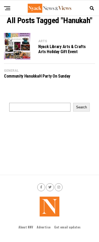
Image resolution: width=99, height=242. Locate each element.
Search (81, 107)
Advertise (43, 227)
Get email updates (67, 227)
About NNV (25, 227)
